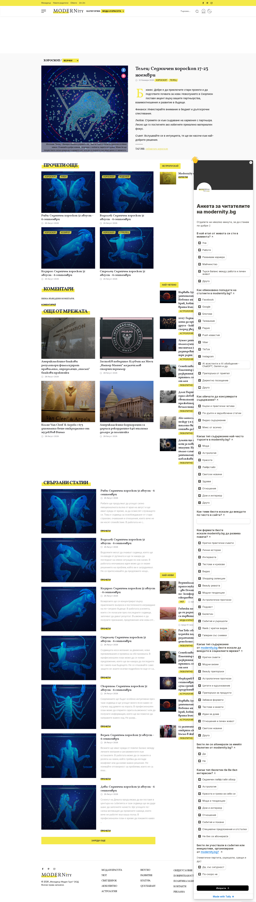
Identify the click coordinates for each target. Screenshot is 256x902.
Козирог (65, 232)
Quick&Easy (147, 886)
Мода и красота (188, 620)
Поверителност (183, 876)
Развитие (146, 875)
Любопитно (186, 385)
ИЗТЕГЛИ (183, 177)
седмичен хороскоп (157, 148)
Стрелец (124, 232)
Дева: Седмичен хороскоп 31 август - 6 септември (128, 789)
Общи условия (182, 870)
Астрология (186, 311)
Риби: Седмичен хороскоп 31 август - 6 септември (67, 217)
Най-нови (168, 575)
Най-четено (169, 285)
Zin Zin (82, 2)
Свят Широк (109, 880)
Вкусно (145, 870)
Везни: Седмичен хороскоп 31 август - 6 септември (127, 737)
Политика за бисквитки (189, 881)
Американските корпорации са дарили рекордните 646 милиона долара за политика (124, 428)
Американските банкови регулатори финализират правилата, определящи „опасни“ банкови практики (65, 367)
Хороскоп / (52, 60)
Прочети (106, 530)
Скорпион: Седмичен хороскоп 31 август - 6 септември (124, 688)
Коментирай (48, 304)
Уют (182, 601)
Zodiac (209, 11)
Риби (63, 176)
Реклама (179, 892)
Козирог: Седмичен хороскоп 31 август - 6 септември (63, 273)
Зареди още (98, 840)
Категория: (93, 11)
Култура (145, 880)
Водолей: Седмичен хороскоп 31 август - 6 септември (122, 217)
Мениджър (46, 2)
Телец (173, 80)
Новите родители (60, 2)
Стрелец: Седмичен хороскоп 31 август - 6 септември (122, 273)
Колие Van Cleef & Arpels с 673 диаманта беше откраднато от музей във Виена (65, 428)
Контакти (179, 886)
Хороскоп (161, 80)
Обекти (74, 2)
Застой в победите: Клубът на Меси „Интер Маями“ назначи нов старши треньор (126, 365)
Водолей (124, 176)
